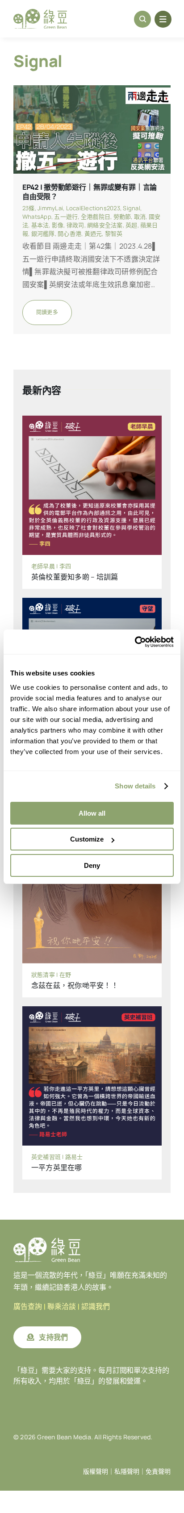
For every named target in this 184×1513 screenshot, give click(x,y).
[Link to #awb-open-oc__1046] (142, 19)
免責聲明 (158, 1471)
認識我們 (95, 1306)
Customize (87, 839)
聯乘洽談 (61, 1306)
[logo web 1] (40, 12)
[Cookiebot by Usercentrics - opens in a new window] (135, 642)
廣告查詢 (27, 1306)
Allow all (92, 813)
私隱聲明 (126, 1471)
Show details (135, 786)
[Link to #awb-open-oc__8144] (163, 19)
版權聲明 (95, 1471)
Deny (92, 865)
